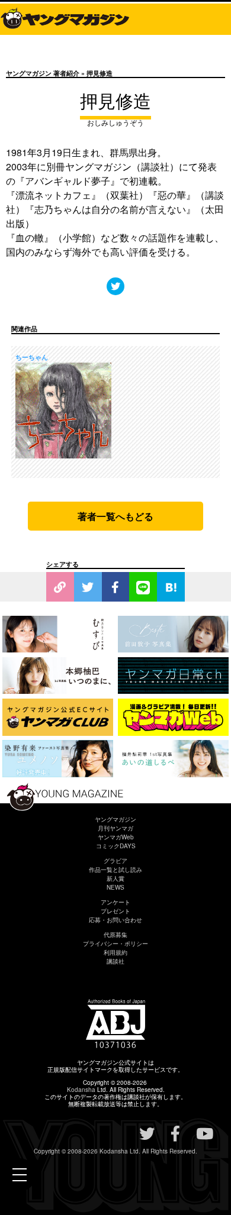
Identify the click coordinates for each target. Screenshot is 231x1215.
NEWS (115, 887)
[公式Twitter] (115, 286)
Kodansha (81, 1089)
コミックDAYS (116, 846)
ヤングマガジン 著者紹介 (42, 73)
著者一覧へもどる (115, 516)
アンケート (115, 902)
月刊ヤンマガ (115, 828)
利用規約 (115, 952)
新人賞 (115, 878)
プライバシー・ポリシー (115, 943)
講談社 (115, 961)
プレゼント (115, 911)
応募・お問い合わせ (115, 920)
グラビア (115, 861)
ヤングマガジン (115, 819)
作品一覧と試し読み (115, 869)
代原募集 (115, 934)
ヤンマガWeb (116, 837)
